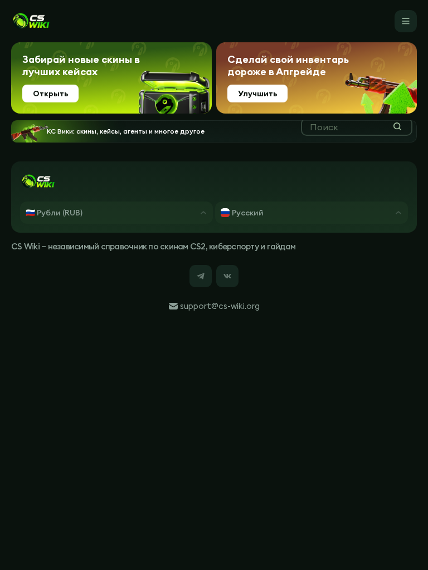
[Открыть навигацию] (406, 21)
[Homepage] (30, 21)
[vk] (227, 276)
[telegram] (200, 276)
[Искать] (397, 126)
